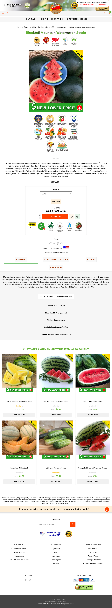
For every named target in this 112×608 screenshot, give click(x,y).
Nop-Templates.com (60, 601)
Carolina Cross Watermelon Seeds (56, 401)
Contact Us (56, 267)
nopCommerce (60, 599)
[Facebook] (26, 580)
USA (60, 249)
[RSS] (30, 580)
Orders (56, 552)
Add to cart (55, 217)
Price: (54, 208)
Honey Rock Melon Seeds (19, 468)
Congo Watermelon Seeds (92, 401)
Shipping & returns (18, 552)
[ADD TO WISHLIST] (71, 216)
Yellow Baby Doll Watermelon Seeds (19, 401)
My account (56, 549)
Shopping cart (56, 560)
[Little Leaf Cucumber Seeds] (56, 437)
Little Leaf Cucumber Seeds (56, 468)
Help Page (31, 19)
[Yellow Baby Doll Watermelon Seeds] (19, 371)
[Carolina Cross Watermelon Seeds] (56, 371)
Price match (77, 216)
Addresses (56, 556)
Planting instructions (56, 259)
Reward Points (93, 556)
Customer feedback (18, 549)
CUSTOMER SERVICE (78, 19)
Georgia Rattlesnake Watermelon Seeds (92, 468)
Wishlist (56, 564)
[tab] (21, 260)
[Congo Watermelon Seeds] (92, 371)
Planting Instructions (93, 560)
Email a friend (61, 243)
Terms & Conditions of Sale (19, 560)
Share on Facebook (54, 243)
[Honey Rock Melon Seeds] (19, 437)
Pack (55, 190)
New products (93, 549)
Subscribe (72, 524)
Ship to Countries (52, 19)
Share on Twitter (50, 243)
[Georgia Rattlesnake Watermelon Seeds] (92, 437)
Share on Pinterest (58, 243)
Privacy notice (19, 556)
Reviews (91, 259)
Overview (21, 259)
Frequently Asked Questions (93, 564)
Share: (56, 239)
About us (93, 552)
